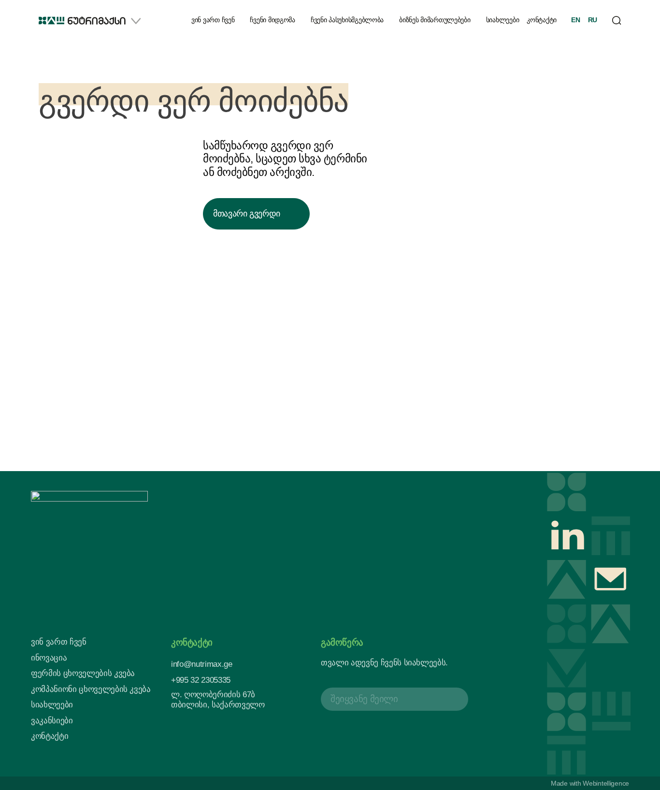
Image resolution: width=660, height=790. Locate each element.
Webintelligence (606, 783)
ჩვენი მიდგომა (272, 20)
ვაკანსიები (52, 720)
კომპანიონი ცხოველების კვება (91, 689)
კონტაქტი (542, 20)
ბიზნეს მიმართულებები (435, 20)
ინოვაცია (49, 657)
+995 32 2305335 (200, 680)
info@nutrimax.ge (201, 664)
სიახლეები (502, 20)
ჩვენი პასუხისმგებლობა (347, 20)
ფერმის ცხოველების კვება (83, 673)
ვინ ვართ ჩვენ (212, 20)
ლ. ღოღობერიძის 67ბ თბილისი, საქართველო (218, 699)
